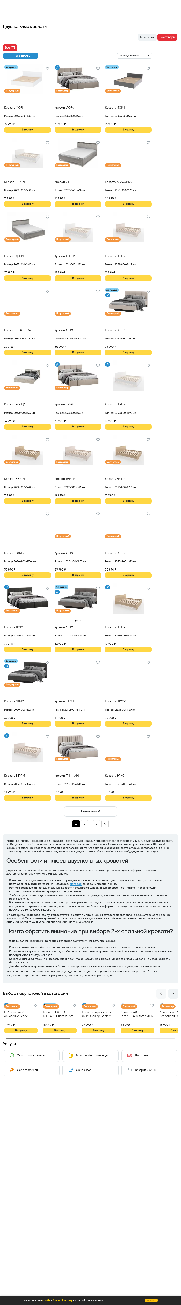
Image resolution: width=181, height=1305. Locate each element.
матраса (76, 884)
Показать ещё (90, 811)
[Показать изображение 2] (77, 620)
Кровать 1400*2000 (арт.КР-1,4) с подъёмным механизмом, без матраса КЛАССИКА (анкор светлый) (137, 1014)
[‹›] (78, 601)
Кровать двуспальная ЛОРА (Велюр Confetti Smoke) (96, 1014)
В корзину (27, 129)
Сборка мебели (27, 1070)
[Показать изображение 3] (80, 620)
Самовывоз (83, 1070)
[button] (47, 69)
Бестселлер (62, 91)
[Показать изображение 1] (75, 620)
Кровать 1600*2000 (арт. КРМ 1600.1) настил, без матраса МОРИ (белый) (59, 1014)
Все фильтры (23, 56)
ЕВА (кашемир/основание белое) (16, 1014)
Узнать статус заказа (31, 1055)
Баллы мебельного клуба (92, 1055)
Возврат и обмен (146, 1070)
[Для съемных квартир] (57, 67)
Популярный (12, 91)
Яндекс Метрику (62, 1300)
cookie (46, 1300)
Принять (151, 1300)
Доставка (141, 1055)
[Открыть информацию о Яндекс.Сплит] (17, 120)
